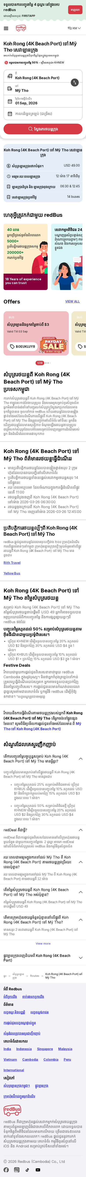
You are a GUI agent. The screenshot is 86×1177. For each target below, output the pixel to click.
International (14, 1070)
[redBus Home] (21, 28)
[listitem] (11, 317)
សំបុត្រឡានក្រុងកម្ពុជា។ (17, 1085)
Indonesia (24, 1049)
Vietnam (10, 1059)
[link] (36, 333)
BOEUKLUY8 (25, 346)
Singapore (45, 1049)
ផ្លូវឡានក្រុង (41, 1085)
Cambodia (30, 1059)
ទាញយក (75, 9)
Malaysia (65, 1049)
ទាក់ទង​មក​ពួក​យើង (33, 996)
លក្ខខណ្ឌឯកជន (39, 1012)
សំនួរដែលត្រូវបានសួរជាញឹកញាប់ (22, 1033)
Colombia (50, 1059)
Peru (67, 1059)
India (7, 1049)
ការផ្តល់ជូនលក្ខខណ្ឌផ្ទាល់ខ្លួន (20, 1023)
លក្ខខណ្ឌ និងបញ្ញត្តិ (14, 1012)
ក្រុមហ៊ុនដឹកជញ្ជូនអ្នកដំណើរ (19, 1096)
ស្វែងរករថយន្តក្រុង (46, 129)
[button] (42, 101)
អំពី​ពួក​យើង (10, 996)
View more (43, 943)
